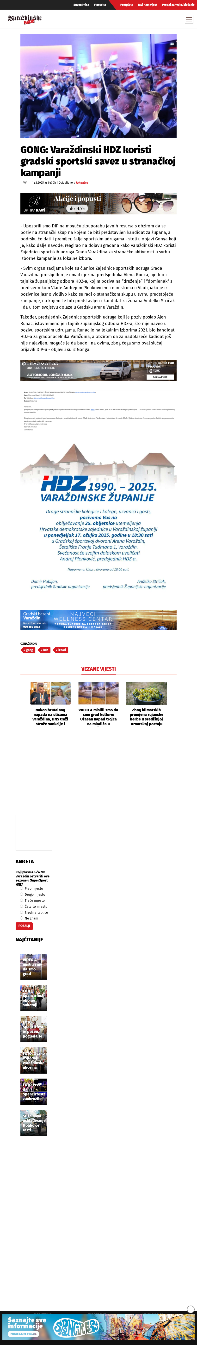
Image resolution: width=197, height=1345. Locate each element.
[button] (24, 704)
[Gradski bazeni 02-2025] (98, 620)
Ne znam (31, 918)
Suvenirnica (81, 4)
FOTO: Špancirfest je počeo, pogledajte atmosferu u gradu (33, 1029)
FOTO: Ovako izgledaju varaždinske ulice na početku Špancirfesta (34, 1060)
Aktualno (82, 182)
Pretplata (126, 4)
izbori (62, 650)
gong (29, 650)
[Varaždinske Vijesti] (25, 18)
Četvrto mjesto (35, 907)
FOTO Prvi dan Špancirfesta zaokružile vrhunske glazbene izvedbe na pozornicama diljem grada (34, 1092)
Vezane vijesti (98, 669)
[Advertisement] (98, 776)
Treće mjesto (34, 901)
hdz (45, 650)
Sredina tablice (36, 913)
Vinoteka (100, 4)
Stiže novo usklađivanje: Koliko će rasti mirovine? (35, 1123)
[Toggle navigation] (189, 19)
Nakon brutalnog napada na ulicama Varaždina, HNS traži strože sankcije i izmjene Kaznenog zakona (50, 717)
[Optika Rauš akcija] (98, 204)
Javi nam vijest (147, 4)
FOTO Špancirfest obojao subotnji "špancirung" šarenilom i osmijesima (34, 998)
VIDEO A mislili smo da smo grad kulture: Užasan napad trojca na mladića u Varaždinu (98, 717)
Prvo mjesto (33, 889)
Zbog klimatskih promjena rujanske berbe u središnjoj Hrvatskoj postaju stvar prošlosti (146, 717)
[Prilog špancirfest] (98, 1327)
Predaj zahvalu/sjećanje (178, 4)
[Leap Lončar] (98, 370)
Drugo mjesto (34, 895)
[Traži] (145, 19)
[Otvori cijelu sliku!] (98, 86)
